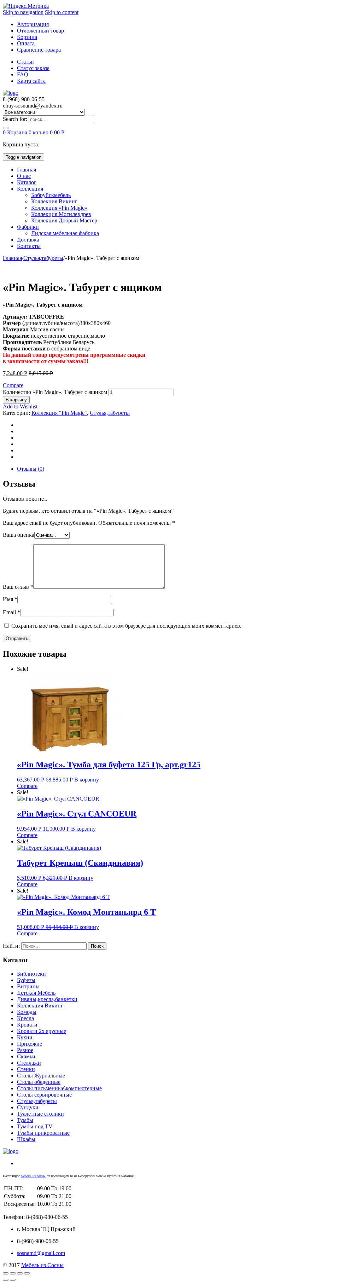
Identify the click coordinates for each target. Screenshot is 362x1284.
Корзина (27, 37)
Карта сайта (31, 81)
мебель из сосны (33, 1176)
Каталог (26, 182)
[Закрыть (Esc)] (5, 1273)
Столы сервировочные (44, 1095)
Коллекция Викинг (54, 201)
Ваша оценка (18, 535)
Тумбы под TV (35, 1126)
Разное (25, 1050)
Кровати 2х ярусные (41, 1031)
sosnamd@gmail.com (41, 1253)
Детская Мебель (36, 993)
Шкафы (26, 1139)
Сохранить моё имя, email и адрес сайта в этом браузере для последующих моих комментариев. (126, 626)
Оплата (26, 43)
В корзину (16, 399)
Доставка (28, 240)
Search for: (15, 119)
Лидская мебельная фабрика (65, 233)
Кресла (25, 1018)
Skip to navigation (23, 12)
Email (11, 612)
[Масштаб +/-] (27, 1273)
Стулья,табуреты (43, 258)
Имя (10, 599)
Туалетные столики (40, 1114)
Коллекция (30, 189)
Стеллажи (29, 1063)
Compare (13, 385)
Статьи (25, 62)
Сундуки (28, 1107)
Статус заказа (33, 68)
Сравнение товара (39, 50)
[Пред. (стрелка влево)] (5, 1280)
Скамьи (26, 1056)
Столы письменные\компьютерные (59, 1088)
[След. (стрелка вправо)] (13, 1280)
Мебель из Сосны (42, 1265)
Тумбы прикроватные (43, 1133)
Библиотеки (31, 974)
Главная (26, 170)
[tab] (188, 469)
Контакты (29, 246)
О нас (24, 176)
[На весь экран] (20, 1273)
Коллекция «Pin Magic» (59, 208)
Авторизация (33, 24)
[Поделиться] (13, 1273)
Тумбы (25, 1120)
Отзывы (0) (30, 469)
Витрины (28, 986)
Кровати (27, 1025)
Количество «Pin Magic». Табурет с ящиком (55, 392)
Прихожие (29, 1044)
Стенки (26, 1069)
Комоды (26, 1012)
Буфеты (26, 980)
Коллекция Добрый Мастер (64, 220)
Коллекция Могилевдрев (61, 214)
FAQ (22, 74)
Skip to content (61, 12)
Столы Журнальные (41, 1076)
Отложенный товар (40, 31)
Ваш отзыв (18, 587)
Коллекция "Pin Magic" (59, 413)
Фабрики (28, 227)
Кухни (25, 1037)
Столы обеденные (38, 1082)
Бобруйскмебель (51, 195)
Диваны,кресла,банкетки (47, 999)
